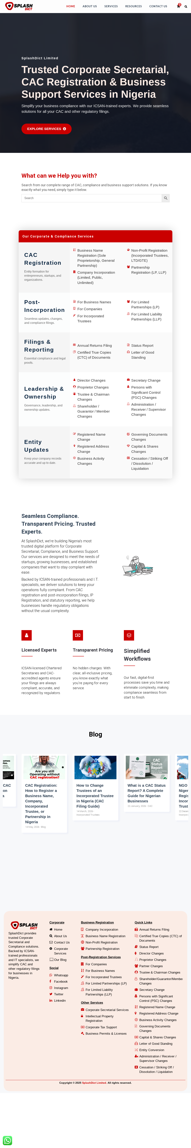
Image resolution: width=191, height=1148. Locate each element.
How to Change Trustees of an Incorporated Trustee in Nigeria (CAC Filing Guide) (43, 795)
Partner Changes (151, 966)
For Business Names (94, 302)
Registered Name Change (157, 1007)
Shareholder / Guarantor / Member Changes (93, 411)
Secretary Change (146, 380)
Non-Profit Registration (102, 942)
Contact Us (158, 6)
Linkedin (60, 1000)
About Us (90, 6)
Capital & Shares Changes (157, 1037)
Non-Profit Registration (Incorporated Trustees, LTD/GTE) (150, 255)
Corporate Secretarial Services (107, 1010)
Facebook (61, 981)
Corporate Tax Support (101, 1027)
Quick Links (143, 922)
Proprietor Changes (93, 387)
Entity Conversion (151, 1050)
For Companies (89, 309)
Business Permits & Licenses (106, 1033)
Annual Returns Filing (94, 345)
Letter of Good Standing (155, 1043)
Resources (133, 6)
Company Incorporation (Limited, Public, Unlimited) (96, 277)
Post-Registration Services (101, 957)
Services (111, 6)
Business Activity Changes (158, 1020)
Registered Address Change (158, 1013)
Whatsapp (61, 975)
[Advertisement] (95, 879)
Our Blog (60, 960)
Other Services (92, 1002)
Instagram (61, 988)
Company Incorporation (102, 929)
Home (70, 6)
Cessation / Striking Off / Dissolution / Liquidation (149, 464)
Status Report (142, 345)
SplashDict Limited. (94, 1082)
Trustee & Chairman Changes (159, 972)
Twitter (58, 994)
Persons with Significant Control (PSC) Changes (145, 392)
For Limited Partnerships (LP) (106, 983)
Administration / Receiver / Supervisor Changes (148, 409)
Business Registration (97, 922)
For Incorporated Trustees (104, 977)
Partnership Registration (102, 949)
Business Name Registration (105, 936)
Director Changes (91, 380)
